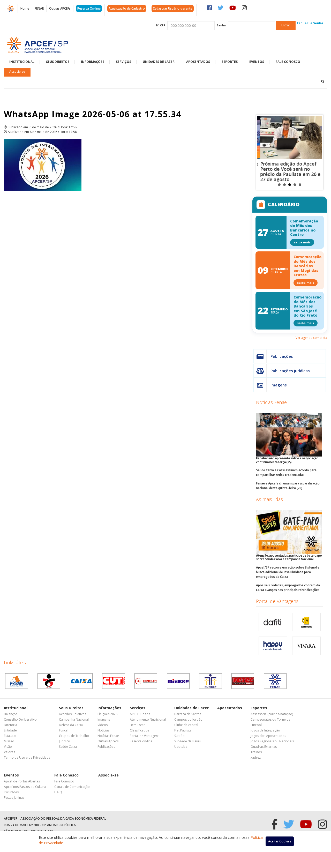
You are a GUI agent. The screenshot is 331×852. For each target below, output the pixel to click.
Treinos (256, 752)
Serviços (123, 61)
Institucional (21, 61)
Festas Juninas (14, 797)
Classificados (139, 730)
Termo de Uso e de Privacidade (27, 757)
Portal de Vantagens (277, 601)
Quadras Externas (264, 746)
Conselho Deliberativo (20, 719)
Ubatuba (180, 746)
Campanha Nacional (74, 719)
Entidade (10, 730)
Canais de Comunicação (72, 786)
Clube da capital (186, 725)
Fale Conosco (288, 61)
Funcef (64, 730)
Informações (92, 61)
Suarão (179, 736)
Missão (9, 741)
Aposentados (198, 61)
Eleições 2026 (107, 714)
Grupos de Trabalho (74, 736)
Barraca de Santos (187, 714)
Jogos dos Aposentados (268, 736)
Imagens (278, 384)
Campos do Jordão (188, 719)
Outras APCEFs (60, 8)
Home (24, 8)
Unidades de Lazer (159, 61)
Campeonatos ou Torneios (270, 719)
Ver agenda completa (311, 337)
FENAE (39, 8)
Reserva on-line (141, 741)
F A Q (58, 792)
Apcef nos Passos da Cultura (25, 786)
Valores (9, 752)
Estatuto (10, 736)
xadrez (256, 757)
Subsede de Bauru (187, 741)
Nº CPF (160, 25)
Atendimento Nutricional (148, 719)
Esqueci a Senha (310, 23)
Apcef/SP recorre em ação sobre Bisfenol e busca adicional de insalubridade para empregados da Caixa (287, 572)
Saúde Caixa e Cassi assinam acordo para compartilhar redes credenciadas (286, 472)
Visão (8, 746)
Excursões (11, 792)
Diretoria (10, 725)
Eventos (256, 61)
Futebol (256, 725)
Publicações (281, 356)
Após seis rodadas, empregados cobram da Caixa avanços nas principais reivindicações (288, 587)
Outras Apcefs (107, 741)
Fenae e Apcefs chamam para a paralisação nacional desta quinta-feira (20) (288, 485)
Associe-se (17, 71)
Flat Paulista (183, 730)
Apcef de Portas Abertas (22, 781)
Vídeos (102, 725)
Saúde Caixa (68, 746)
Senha (221, 25)
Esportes (230, 61)
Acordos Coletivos (72, 714)
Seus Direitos (57, 61)
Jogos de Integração (265, 730)
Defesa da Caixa (71, 725)
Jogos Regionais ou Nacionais (272, 741)
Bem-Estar (137, 725)
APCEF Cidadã (140, 714)
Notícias (103, 730)
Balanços (10, 714)
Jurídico (64, 741)
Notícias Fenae (271, 402)
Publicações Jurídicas (290, 370)
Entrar (285, 25)
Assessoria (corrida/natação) (272, 714)
